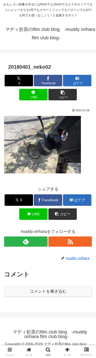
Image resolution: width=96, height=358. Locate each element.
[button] (62, 94)
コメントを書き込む (48, 291)
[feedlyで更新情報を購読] (26, 241)
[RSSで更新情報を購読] (70, 241)
